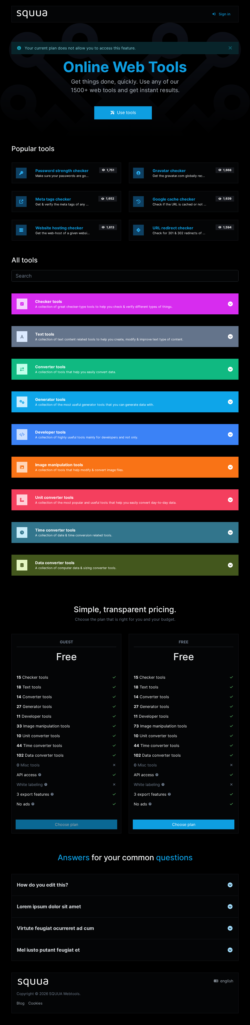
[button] (230, 303)
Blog (20, 1003)
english (226, 980)
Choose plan (66, 824)
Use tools (126, 112)
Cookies (35, 1003)
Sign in (224, 14)
